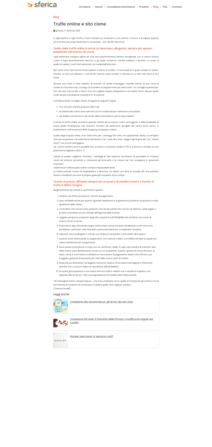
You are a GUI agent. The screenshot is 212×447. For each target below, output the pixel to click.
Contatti (177, 6)
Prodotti (144, 6)
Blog (155, 6)
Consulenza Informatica (121, 6)
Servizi (98, 6)
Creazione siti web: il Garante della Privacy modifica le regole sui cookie (111, 320)
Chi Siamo (85, 6)
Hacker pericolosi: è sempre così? (91, 336)
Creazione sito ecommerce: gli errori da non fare (101, 302)
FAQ (165, 6)
